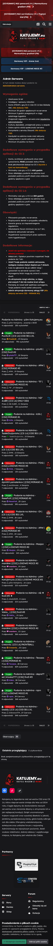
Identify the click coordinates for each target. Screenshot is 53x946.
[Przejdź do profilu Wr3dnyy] (48, 334)
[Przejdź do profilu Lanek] (48, 529)
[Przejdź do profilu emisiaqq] (48, 642)
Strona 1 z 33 (29, 312)
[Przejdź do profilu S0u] (48, 415)
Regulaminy (38, 901)
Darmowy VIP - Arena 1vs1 (26, 61)
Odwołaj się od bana (39, 907)
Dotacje (36, 913)
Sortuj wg (44, 307)
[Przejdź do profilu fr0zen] (48, 399)
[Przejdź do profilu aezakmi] (48, 382)
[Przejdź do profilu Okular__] (48, 350)
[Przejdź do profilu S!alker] (48, 545)
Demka (9, 907)
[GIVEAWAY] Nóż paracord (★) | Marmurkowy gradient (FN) (25, 5)
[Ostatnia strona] (48, 312)
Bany (8, 902)
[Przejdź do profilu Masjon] (48, 320)
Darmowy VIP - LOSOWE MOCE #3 (26, 69)
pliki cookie (37, 926)
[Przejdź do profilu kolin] (48, 512)
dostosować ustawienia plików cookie (18, 931)
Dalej (42, 312)
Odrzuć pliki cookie (38, 941)
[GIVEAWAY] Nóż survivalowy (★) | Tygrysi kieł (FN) (25, 15)
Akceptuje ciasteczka (15, 941)
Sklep (9, 911)
